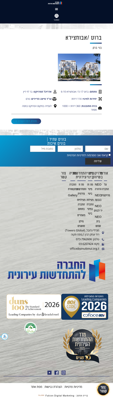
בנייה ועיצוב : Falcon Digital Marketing (66, 396)
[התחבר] (57, 16)
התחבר (56, 20)
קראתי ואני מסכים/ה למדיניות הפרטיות (87, 155)
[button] (4, 336)
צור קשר (63, 175)
